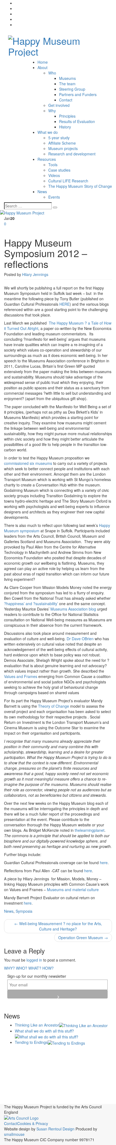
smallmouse (14, 1134)
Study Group (41, 1101)
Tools (52, 164)
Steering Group (72, 89)
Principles (67, 116)
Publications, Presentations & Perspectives (46, 1086)
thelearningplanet (89, 830)
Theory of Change (53, 706)
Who (52, 73)
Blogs (91, 1052)
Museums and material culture (73, 889)
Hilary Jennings (35, 274)
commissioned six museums (28, 463)
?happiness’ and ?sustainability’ (31, 603)
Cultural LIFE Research (68, 180)
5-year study (59, 137)
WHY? (9, 968)
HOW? (48, 968)
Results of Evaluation (77, 121)
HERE (64, 304)
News (42, 191)
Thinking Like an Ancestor (37, 1025)
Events (54, 197)
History (65, 127)
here (104, 862)
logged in (34, 960)
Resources (46, 159)
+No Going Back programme (32, 1053)
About (42, 67)
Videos (54, 175)
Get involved (59, 105)
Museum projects (63, 148)
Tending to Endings (31, 1042)
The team (67, 83)
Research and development (71, 153)
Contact (65, 100)
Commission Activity (63, 1061)
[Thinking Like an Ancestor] (83, 1025)
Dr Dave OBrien (80, 638)
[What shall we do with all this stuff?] (46, 1036)
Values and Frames (20, 676)
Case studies (59, 170)
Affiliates (71, 1053)
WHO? (21, 968)
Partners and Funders (78, 94)
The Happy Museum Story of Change (80, 186)
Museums (67, 78)
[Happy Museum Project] (58, 44)
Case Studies (19, 1061)
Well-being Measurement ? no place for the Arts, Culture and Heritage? (58, 926)
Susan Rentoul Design (55, 1129)
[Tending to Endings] (66, 1042)
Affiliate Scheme (62, 143)
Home (42, 62)
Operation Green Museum (83, 937)
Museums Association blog (73, 609)
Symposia (24, 911)
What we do (47, 132)
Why (52, 110)
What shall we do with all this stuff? (44, 1031)
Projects (32, 1082)
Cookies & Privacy (32, 1123)
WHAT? (34, 968)
